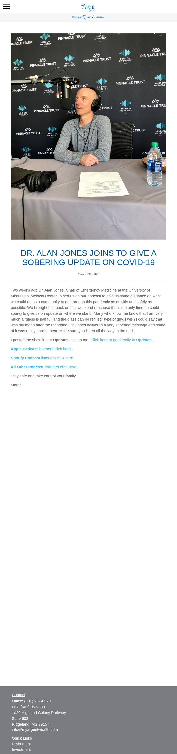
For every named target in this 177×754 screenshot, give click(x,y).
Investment (21, 749)
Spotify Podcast (25, 358)
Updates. (144, 340)
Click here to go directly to (113, 340)
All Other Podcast (27, 367)
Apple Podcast (24, 349)
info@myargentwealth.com (35, 729)
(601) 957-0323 (37, 701)
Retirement (21, 744)
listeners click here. (55, 349)
